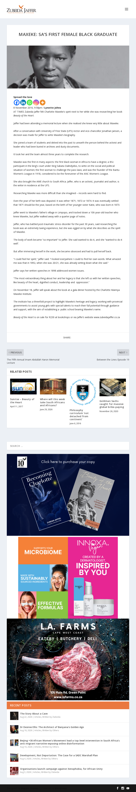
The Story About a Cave (34, 713)
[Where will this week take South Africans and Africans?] (53, 387)
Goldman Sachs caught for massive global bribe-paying (112, 404)
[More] (42, 102)
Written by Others (50, 730)
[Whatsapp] (30, 102)
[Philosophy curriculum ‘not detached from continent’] (83, 392)
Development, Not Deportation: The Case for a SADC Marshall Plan (59, 755)
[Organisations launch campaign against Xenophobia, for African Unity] (14, 771)
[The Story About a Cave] (14, 716)
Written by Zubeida (51, 717)
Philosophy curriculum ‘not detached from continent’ (79, 415)
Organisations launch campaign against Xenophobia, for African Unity (61, 768)
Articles (37, 717)
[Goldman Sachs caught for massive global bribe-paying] (113, 387)
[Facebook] (17, 102)
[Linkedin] (23, 102)
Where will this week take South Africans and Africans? (52, 402)
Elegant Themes (30, 788)
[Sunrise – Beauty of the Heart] (23, 387)
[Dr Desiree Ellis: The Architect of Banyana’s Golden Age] (14, 729)
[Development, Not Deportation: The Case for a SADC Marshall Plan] (14, 757)
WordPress (61, 788)
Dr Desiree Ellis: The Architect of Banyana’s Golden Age (52, 727)
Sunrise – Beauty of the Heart (22, 401)
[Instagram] (36, 102)
